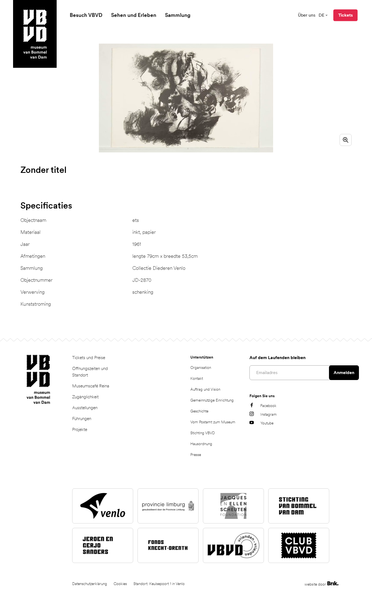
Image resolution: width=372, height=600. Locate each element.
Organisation (200, 367)
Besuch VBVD (86, 15)
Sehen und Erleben (133, 15)
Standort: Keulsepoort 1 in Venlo (159, 583)
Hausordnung (201, 444)
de (321, 15)
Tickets (345, 15)
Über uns (306, 15)
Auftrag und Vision (205, 389)
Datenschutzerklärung (89, 583)
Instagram (268, 414)
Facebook (268, 405)
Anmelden (344, 372)
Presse (195, 454)
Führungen (81, 418)
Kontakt (196, 378)
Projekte (79, 429)
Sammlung (177, 15)
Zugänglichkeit (85, 396)
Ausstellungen (84, 407)
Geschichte (199, 411)
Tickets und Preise (88, 357)
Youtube (266, 423)
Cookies (120, 583)
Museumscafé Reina (90, 385)
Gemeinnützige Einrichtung (212, 400)
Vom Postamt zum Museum (212, 422)
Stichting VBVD (202, 433)
